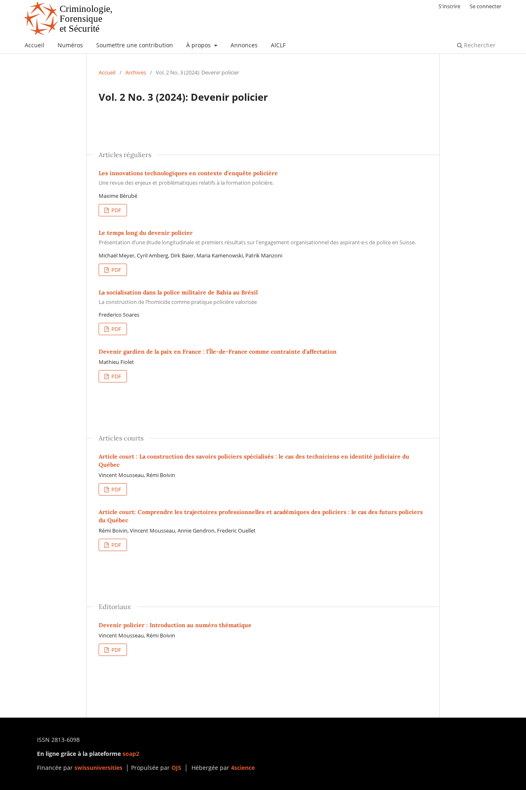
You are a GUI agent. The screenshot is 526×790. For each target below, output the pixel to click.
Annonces (244, 45)
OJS (176, 767)
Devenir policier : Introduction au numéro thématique (175, 625)
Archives (135, 72)
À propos (199, 45)
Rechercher (479, 45)
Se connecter (485, 6)
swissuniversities (98, 767)
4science (243, 767)
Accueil (34, 45)
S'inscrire (449, 6)
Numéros (70, 45)
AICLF (278, 45)
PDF (115, 210)
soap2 (130, 754)
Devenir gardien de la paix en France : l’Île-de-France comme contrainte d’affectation (218, 351)
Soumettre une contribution (134, 45)
